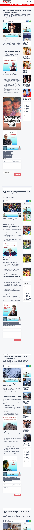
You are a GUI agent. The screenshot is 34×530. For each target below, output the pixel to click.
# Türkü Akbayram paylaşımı (7, 155)
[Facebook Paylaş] (27, 21)
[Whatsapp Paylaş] (30, 21)
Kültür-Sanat (9, 8)
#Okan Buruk (5, 322)
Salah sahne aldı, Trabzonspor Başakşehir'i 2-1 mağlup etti (19, 4)
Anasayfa (4, 8)
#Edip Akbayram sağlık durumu (8, 151)
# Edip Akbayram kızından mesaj (8, 154)
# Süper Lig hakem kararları (7, 324)
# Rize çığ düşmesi (13, 477)
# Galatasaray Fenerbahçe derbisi (14, 322)
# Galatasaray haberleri (16, 324)
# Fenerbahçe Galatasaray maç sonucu (9, 325)
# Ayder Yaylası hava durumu (8, 480)
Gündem (8, 354)
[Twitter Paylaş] (28, 21)
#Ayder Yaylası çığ (6, 477)
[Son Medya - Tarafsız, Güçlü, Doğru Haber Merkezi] (7, 1)
